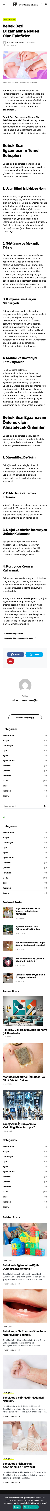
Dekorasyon (8, 745)
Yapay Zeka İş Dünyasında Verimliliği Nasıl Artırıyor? (19, 1125)
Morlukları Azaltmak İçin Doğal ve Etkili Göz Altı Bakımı (24, 1078)
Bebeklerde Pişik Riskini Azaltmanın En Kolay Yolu (19, 1465)
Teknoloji (7, 791)
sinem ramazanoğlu (25, 700)
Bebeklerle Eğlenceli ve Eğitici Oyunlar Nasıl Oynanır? (21, 1267)
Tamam (17, 1507)
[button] (4, 4)
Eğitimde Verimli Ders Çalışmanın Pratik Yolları (27, 927)
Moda (5, 781)
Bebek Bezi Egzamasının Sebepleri (19, 638)
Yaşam (6, 796)
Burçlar (6, 740)
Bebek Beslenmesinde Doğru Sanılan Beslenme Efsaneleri (30, 944)
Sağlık (5, 786)
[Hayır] (46, 1502)
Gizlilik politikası (30, 1507)
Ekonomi (7, 765)
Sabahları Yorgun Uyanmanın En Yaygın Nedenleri (30, 976)
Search (45, 806)
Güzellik (6, 770)
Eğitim (5, 755)
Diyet (5, 750)
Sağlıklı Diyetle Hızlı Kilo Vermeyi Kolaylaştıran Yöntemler (27, 911)
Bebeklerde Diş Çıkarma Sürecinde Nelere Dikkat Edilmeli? (24, 1333)
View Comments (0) (25, 718)
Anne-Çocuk (9, 19)
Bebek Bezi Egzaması (13, 633)
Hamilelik (7, 776)
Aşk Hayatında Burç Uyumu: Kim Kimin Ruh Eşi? (29, 960)
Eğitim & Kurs (8, 760)
